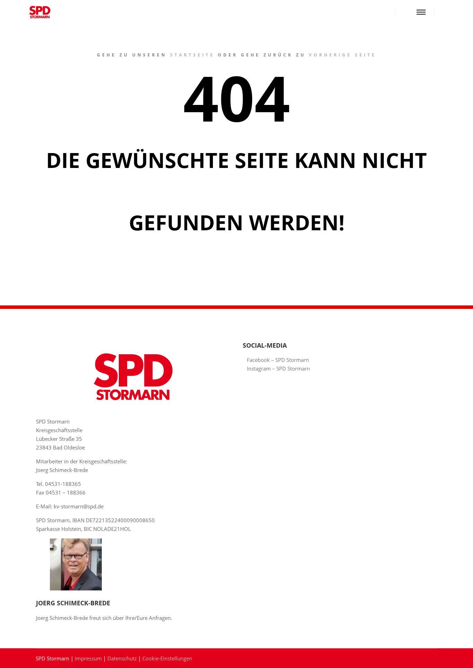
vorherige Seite (342, 55)
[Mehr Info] (407, 11)
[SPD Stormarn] (40, 12)
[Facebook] (444, 11)
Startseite (192, 55)
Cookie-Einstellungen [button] (167, 658)
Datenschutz (122, 658)
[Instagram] (454, 11)
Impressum (88, 658)
